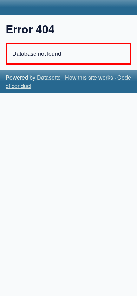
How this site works (89, 77)
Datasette (49, 77)
